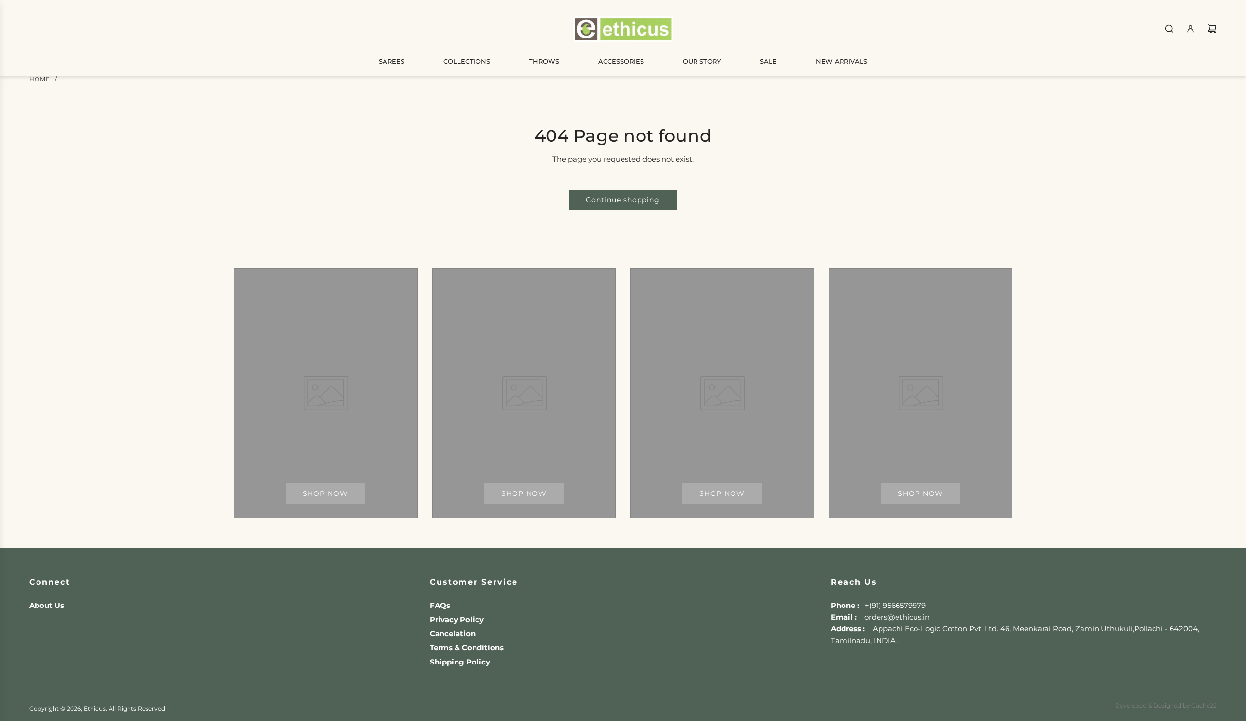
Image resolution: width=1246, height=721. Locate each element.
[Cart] (1212, 28)
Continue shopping (623, 199)
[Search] (1169, 28)
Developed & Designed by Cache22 (1166, 705)
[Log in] (1190, 28)
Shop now (325, 493)
